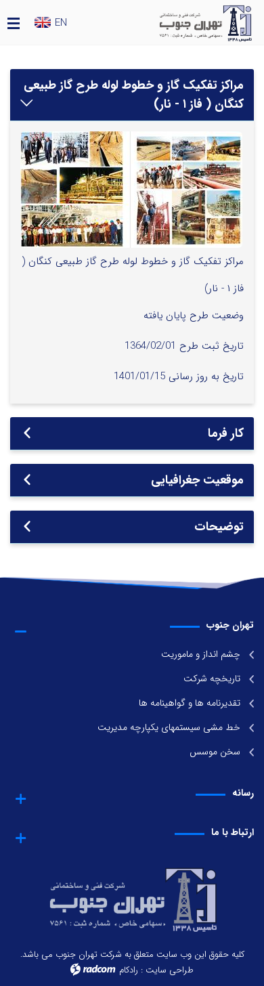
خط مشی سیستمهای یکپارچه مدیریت (168, 727)
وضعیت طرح (217, 315)
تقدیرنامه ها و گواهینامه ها (189, 702)
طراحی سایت (170, 970)
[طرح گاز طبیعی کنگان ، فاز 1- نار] (131, 189)
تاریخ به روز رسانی (206, 376)
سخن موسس (215, 751)
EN (61, 23)
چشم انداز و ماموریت (200, 654)
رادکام (128, 970)
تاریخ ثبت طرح (211, 346)
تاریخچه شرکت (211, 678)
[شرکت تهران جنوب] (187, 22)
